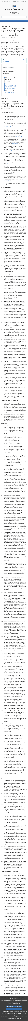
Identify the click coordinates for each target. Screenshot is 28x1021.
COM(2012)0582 (18, 136)
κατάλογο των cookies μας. (15, 1018)
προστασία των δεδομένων (7, 1016)
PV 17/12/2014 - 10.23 (10, 85)
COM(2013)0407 (15, 143)
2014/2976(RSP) (12, 65)
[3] (12, 173)
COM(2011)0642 (8, 126)
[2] (7, 163)
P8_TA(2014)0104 (9, 92)
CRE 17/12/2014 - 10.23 (10, 86)
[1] (11, 150)
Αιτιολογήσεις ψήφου (10, 88)
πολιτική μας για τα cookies (21, 1016)
